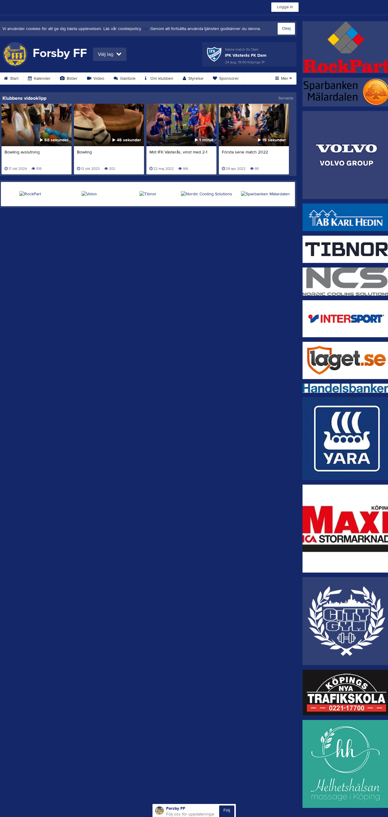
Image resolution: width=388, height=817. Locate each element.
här (145, 29)
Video (98, 78)
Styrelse (195, 78)
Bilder (71, 78)
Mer (284, 78)
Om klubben (161, 78)
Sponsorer (228, 78)
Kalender (42, 78)
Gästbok (127, 78)
